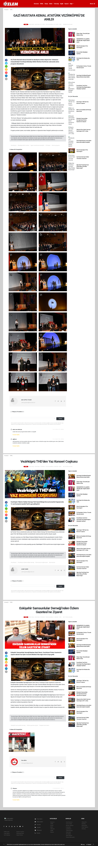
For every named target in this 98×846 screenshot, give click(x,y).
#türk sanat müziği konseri (41, 562)
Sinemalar (68, 832)
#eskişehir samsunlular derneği (18, 725)
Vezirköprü (39, 544)
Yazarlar (38, 824)
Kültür (51, 3)
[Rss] (18, 826)
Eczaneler (68, 827)
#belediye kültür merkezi (23, 145)
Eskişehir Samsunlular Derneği (19, 682)
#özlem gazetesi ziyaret (32, 725)
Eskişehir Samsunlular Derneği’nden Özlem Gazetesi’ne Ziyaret (82, 120)
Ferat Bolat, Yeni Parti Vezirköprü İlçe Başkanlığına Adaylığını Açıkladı (83, 87)
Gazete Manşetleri (70, 837)
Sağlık (61, 3)
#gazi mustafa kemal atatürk (37, 145)
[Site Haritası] (21, 826)
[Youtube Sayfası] (12, 826)
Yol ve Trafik (69, 823)
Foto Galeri (39, 819)
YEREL (41, 3)
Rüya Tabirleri (85, 827)
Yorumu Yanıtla (16, 434)
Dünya (46, 3)
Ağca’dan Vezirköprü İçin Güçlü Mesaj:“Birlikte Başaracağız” (82, 166)
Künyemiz (39, 830)
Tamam (89, 844)
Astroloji (84, 828)
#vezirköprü (14, 145)
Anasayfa (6, 9)
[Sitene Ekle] (23, 826)
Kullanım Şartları (20, 831)
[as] (23, 161)
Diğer (71, 3)
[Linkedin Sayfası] (15, 826)
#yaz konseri (52, 562)
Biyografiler (84, 825)
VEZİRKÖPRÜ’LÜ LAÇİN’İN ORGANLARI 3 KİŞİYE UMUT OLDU (83, 40)
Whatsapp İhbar (20, 833)
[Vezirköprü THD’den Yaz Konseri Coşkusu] (35, 484)
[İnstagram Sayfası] (10, 826)
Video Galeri (40, 821)
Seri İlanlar (68, 833)
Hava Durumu (69, 822)
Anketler (84, 823)
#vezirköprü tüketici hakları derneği (26, 562)
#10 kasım (47, 145)
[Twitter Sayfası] (7, 826)
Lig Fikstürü (68, 828)
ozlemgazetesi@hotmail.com (28, 402)
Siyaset (66, 3)
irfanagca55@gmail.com (27, 763)
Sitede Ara (84, 822)
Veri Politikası (7, 835)
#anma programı (56, 145)
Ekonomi (36, 3)
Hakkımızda (6, 831)
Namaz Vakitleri (69, 825)
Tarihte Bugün (69, 830)
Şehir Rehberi (69, 835)
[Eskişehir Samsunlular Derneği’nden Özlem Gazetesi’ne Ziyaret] (35, 634)
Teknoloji (56, 3)
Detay (83, 844)
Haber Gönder (19, 835)
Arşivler (39, 827)
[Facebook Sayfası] (4, 826)
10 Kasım (14, 123)
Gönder (60, 418)
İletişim (38, 833)
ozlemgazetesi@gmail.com (27, 571)
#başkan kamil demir (44, 725)
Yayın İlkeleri (7, 833)
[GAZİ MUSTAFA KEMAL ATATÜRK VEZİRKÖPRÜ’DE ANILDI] (35, 41)
